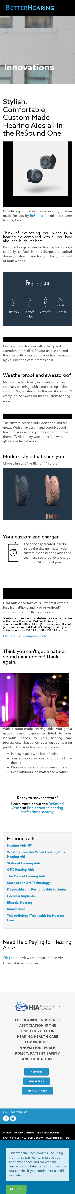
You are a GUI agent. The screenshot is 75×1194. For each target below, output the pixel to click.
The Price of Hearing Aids (26, 876)
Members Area (37, 1090)
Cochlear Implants (21, 896)
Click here (10, 957)
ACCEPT (16, 1189)
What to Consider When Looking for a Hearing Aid (36, 854)
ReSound (36, 215)
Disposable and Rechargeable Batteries (36, 889)
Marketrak (36, 1081)
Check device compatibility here (27, 636)
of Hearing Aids (28, 863)
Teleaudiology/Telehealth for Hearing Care (35, 918)
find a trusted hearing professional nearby (42, 810)
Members (36, 1071)
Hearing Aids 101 (20, 845)
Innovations (16, 909)
